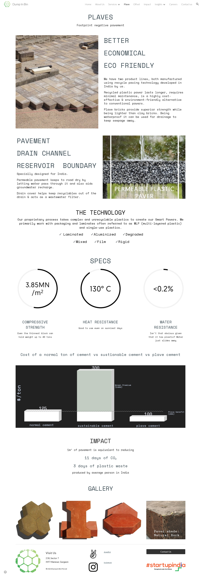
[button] (197, 4)
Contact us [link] (186, 4)
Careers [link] (173, 4)
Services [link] (112, 4)
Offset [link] (136, 4)
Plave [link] (126, 4)
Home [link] (88, 4)
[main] (100, 20)
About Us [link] (99, 4)
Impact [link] (147, 4)
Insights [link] (158, 4)
